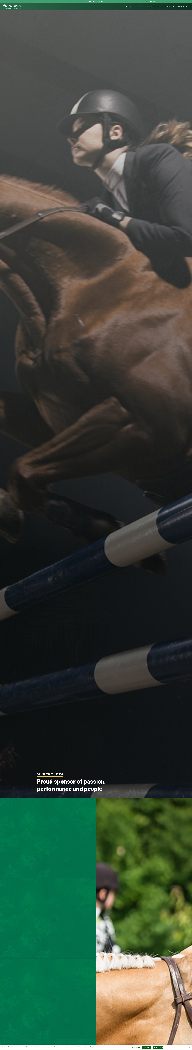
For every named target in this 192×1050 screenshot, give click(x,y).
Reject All (146, 1047)
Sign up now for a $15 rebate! (96, 1)
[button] (130, 7)
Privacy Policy (98, 1046)
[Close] (189, 1047)
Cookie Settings (136, 1047)
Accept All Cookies (158, 1047)
